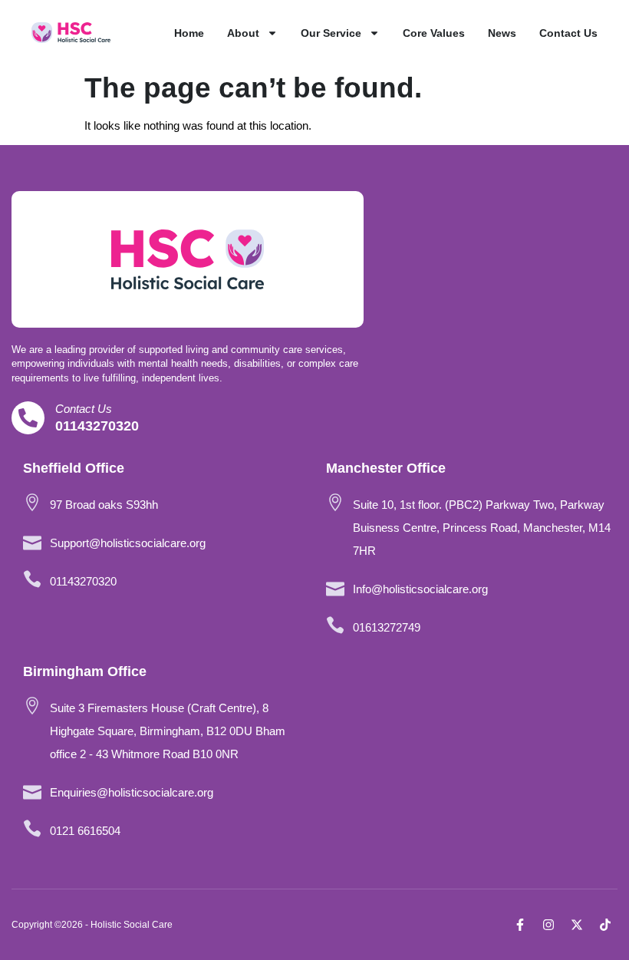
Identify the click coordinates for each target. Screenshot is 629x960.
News (502, 33)
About (243, 33)
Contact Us (568, 33)
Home (189, 33)
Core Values (434, 33)
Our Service (331, 33)
